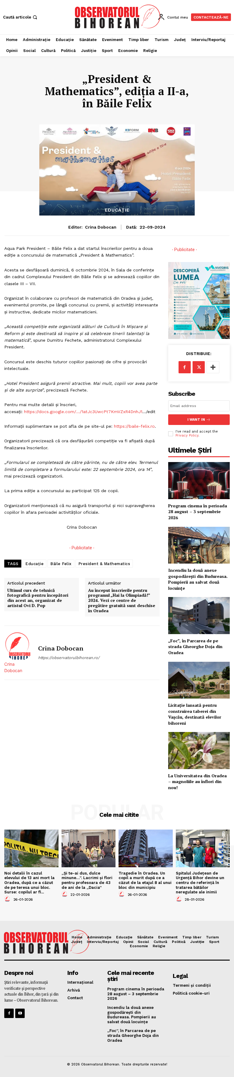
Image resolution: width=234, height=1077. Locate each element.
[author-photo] (8, 899)
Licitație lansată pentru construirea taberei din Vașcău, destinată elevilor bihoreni (194, 714)
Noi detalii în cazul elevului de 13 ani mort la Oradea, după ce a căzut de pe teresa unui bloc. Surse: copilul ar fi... (29, 882)
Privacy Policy (187, 435)
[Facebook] (185, 367)
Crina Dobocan (100, 227)
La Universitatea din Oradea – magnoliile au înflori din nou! (197, 781)
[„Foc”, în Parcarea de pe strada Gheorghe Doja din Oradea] (199, 615)
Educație (34, 563)
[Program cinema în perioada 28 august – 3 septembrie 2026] (199, 480)
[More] (213, 367)
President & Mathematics (104, 563)
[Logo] (118, 16)
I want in (196, 420)
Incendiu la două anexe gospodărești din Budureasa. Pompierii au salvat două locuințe (198, 579)
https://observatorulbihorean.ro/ (69, 657)
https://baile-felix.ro (134, 426)
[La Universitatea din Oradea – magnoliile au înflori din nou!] (199, 750)
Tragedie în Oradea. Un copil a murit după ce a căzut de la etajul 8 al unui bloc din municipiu (145, 880)
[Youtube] (20, 1013)
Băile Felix (61, 563)
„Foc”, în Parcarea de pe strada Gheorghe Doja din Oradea (195, 646)
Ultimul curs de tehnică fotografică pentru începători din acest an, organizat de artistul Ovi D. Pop (37, 598)
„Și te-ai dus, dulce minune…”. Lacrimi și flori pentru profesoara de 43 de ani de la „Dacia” (87, 880)
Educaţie (117, 210)
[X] (199, 367)
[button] (20, 17)
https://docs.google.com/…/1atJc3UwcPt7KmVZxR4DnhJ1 (83, 411)
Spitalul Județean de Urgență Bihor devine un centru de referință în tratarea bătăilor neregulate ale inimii (200, 882)
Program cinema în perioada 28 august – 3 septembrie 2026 (197, 511)
